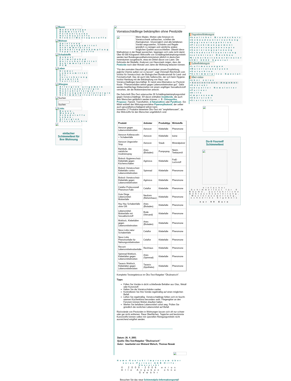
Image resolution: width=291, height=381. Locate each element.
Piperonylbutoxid (163, 104)
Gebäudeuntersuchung (215, 40)
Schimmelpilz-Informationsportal (161, 379)
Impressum (159, 360)
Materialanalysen (210, 69)
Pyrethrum (175, 102)
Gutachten (202, 71)
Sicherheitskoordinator (217, 58)
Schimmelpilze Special (216, 74)
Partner (144, 363)
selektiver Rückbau (212, 55)
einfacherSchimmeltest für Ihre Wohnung (68, 136)
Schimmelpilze (75, 47)
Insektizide (167, 97)
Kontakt (138, 360)
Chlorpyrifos (170, 99)
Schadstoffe (73, 115)
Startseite (202, 100)
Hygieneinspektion (212, 42)
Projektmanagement (212, 45)
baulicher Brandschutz (216, 37)
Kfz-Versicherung (74, 76)
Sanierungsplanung (212, 50)
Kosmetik (69, 79)
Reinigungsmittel (79, 45)
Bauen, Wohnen (68, 112)
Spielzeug (70, 43)
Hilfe (169, 363)
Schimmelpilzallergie (83, 95)
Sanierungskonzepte (213, 47)
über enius (203, 80)
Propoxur (121, 102)
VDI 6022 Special (210, 60)
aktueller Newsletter (214, 88)
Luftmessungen (207, 66)
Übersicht (149, 365)
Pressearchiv (74, 121)
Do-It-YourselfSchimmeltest (214, 143)
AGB (158, 363)
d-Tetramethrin (157, 102)
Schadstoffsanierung (214, 52)
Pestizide (121, 64)
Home (122, 360)
